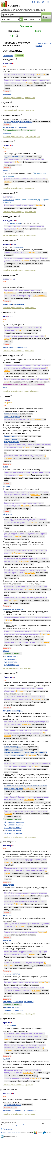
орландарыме (30, 270)
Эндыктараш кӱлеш (12, 1105)
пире (5, 387)
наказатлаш (8, 915)
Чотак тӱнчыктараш (12, 747)
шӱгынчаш (7, 514)
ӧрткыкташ (18, 1002)
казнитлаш (29, 188)
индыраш (7, 94)
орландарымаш (31, 235)
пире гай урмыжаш (32, 391)
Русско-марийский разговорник (15, 110)
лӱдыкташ (7, 940)
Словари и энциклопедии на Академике (23, 9)
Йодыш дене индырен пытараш (18, 122)
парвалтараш (30, 308)
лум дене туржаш (11, 442)
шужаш (13, 1025)
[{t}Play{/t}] (16, 59)
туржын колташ (10, 656)
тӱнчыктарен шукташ (13, 833)
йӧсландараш (21, 127)
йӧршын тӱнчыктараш (13, 749)
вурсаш (6, 651)
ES (43, 2)
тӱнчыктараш (30, 837)
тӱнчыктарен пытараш (14, 822)
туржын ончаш (10, 662)
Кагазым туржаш (11, 414)
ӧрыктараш (28, 1002)
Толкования (26, 26)
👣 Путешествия (6, 1129)
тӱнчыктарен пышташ (13, 825)
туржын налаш (10, 659)
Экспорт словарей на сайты (10, 1133)
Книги (38, 31)
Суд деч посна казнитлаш (15, 156)
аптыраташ (7, 1002)
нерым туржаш (10, 439)
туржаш (28, 668)
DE (38, 2)
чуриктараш (30, 1014)
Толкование (8, 56)
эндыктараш (30, 1114)
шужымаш (29, 1085)
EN (33, 2)
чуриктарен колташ (12, 1007)
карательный (8, 200)
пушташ (6, 170)
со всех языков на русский (43, 44)
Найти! (46, 17)
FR (48, 2)
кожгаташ (16, 974)
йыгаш (5, 467)
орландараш (30, 98)
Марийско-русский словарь (13, 98)
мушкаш (6, 486)
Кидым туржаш (10, 436)
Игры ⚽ (14, 36)
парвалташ (7, 304)
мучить (31, 110)
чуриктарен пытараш (13, 1010)
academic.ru (10, 4)
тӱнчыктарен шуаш (12, 830)
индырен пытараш (32, 137)
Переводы (14, 31)
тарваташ (7, 974)
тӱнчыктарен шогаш (12, 828)
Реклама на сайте (29, 1125)
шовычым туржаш (12, 417)
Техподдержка (17, 1125)
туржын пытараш (11, 665)
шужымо (6, 1059)
